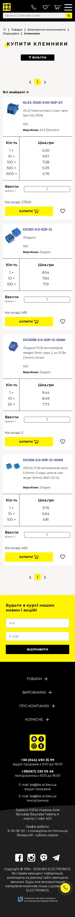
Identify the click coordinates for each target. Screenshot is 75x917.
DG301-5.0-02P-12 (37, 229)
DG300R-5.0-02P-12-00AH (44, 340)
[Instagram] (31, 858)
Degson (45, 252)
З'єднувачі (11, 33)
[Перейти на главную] (4, 29)
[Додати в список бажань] (62, 211)
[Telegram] (56, 858)
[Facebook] (19, 858)
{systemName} (49, 900)
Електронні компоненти (47, 29)
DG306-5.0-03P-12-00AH (43, 460)
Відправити (37, 649)
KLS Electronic (49, 130)
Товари (16, 29)
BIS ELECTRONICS (56, 869)
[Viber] (44, 858)
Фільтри (38, 57)
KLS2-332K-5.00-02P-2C (43, 102)
